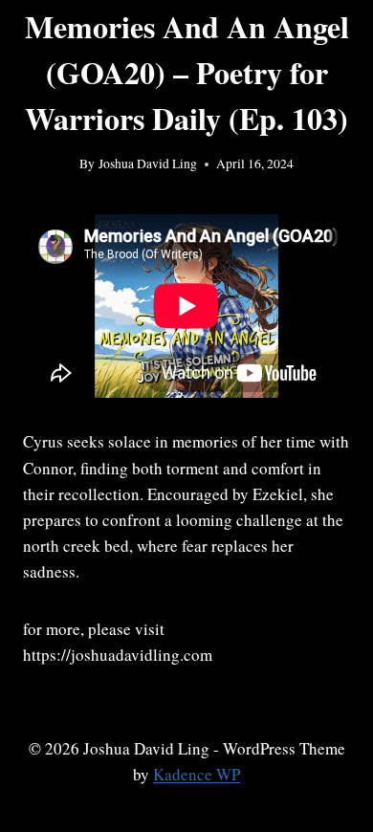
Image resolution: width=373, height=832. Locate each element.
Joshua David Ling (148, 163)
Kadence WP (196, 774)
